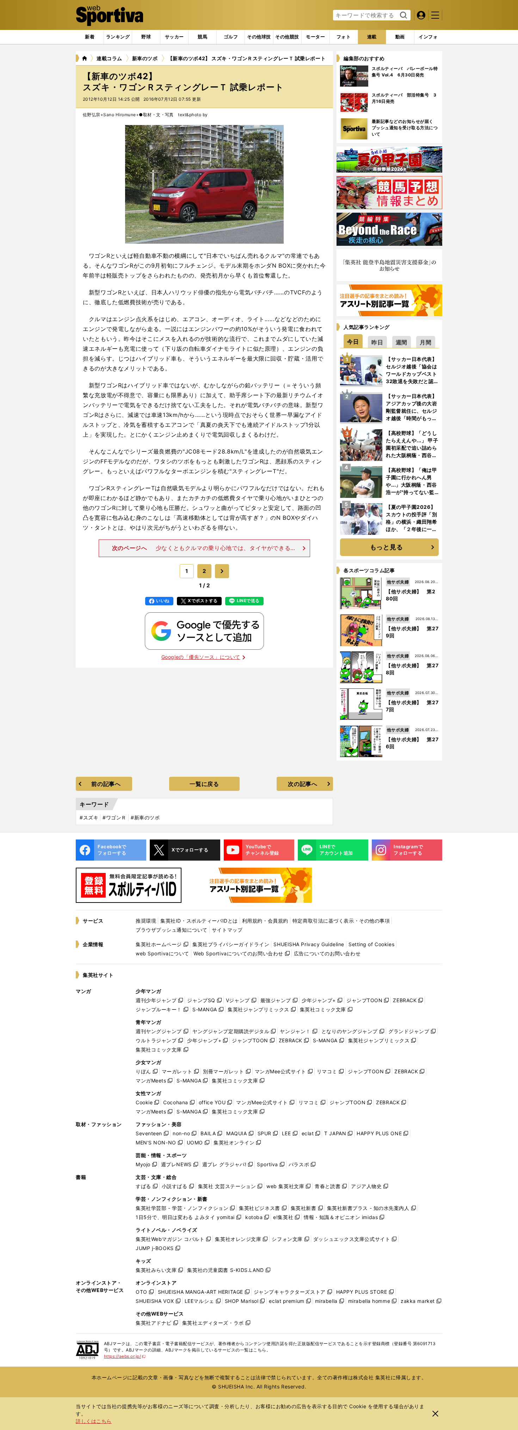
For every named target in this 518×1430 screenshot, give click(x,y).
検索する (402, 15)
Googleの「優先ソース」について (200, 657)
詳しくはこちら (94, 1421)
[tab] (146, 37)
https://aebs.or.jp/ (125, 1356)
